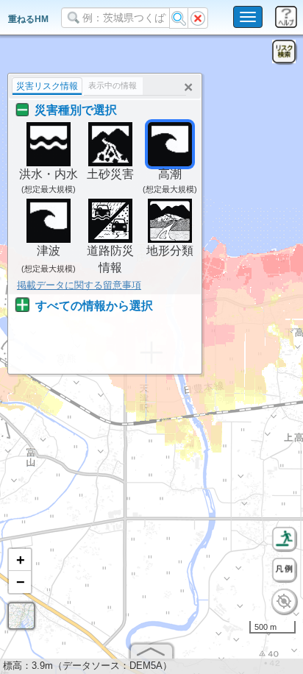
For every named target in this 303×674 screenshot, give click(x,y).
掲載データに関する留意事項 (79, 285)
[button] (20, 560)
